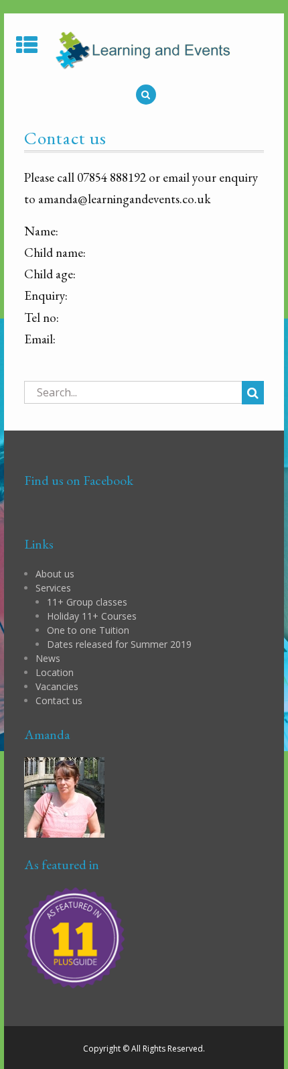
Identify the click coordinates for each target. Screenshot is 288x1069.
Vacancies (56, 686)
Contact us (58, 700)
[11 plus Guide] (74, 937)
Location (54, 672)
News (47, 658)
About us (54, 573)
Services (53, 587)
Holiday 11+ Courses (92, 616)
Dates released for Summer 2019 (119, 644)
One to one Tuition (88, 630)
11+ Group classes (87, 602)
